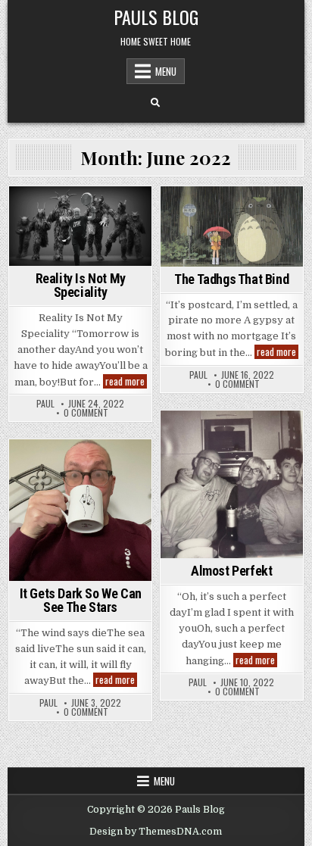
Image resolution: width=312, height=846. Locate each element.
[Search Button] (155, 103)
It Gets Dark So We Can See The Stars (81, 600)
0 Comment (86, 412)
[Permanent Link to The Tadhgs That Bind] (232, 226)
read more (126, 381)
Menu (165, 71)
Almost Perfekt (231, 571)
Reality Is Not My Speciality (81, 285)
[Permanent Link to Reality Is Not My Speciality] (80, 226)
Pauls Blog (156, 16)
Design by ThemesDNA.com (155, 831)
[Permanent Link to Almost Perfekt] (232, 485)
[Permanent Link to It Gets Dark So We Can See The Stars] (80, 510)
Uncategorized (80, 212)
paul (45, 403)
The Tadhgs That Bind (231, 279)
